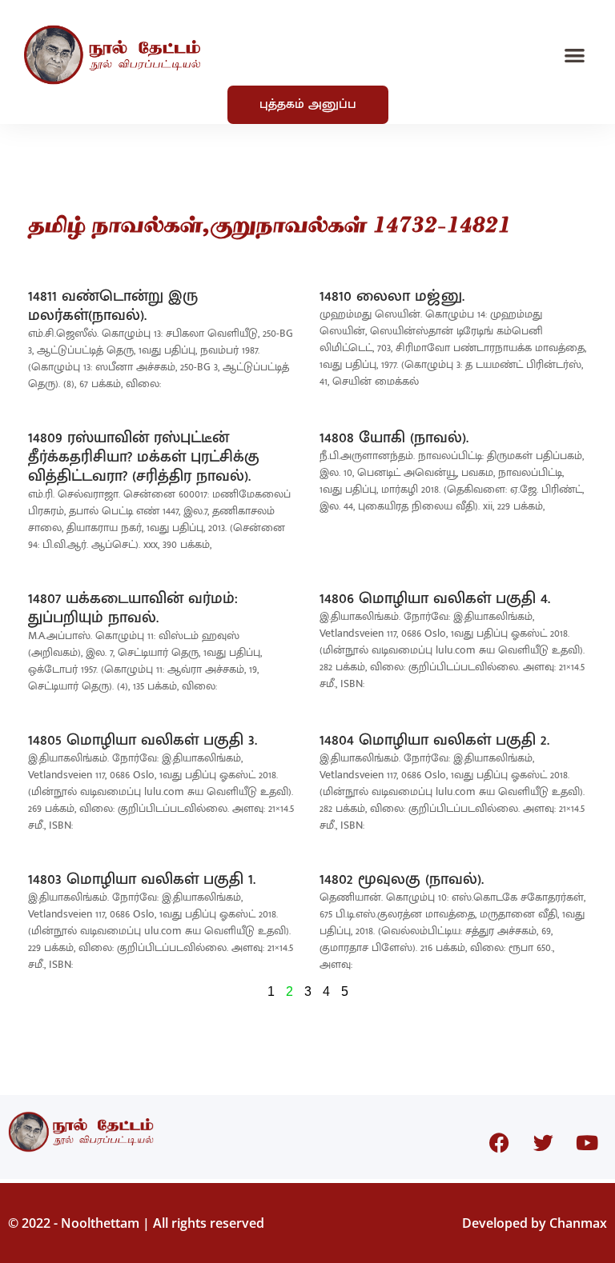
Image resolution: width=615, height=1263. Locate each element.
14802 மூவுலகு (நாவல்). (402, 879)
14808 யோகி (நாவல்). (394, 437)
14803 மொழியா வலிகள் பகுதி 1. (141, 879)
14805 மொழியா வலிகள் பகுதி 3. (142, 739)
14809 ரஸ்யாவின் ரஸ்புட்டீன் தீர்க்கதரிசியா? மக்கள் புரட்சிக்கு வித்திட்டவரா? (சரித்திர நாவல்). (143, 457)
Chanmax (578, 1223)
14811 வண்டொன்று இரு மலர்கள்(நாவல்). (113, 305)
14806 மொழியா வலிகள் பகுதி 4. (435, 598)
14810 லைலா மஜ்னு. (392, 296)
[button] (575, 54)
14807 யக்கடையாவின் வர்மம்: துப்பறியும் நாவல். (133, 608)
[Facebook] (499, 1143)
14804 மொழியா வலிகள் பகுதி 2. (434, 739)
